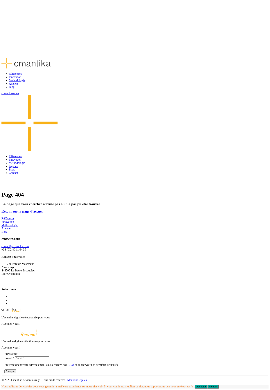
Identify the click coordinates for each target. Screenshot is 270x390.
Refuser (213, 386)
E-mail (9, 358)
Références (15, 73)
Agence (13, 83)
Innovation (15, 77)
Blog (12, 86)
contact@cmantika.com (15, 246)
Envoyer (10, 371)
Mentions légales (77, 380)
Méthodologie (17, 80)
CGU (71, 364)
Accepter (201, 386)
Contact (13, 172)
